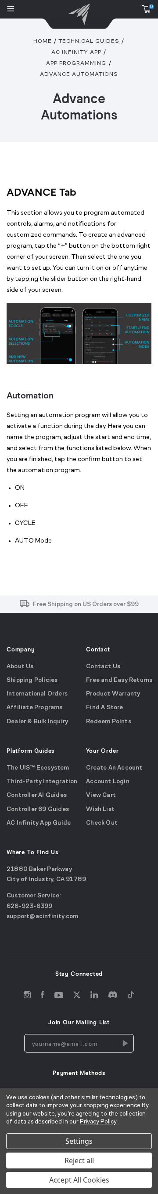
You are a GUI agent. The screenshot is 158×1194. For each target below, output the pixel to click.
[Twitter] (76, 996)
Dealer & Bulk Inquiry (37, 721)
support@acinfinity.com (42, 916)
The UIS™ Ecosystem (38, 768)
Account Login (107, 781)
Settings (79, 1141)
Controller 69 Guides (38, 809)
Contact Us (103, 666)
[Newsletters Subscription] (124, 1044)
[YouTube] (58, 996)
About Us (20, 666)
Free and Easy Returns (119, 680)
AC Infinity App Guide (39, 823)
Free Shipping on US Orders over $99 (86, 604)
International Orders (37, 694)
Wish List (100, 809)
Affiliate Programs (35, 708)
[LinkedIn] (94, 996)
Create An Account (114, 768)
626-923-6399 (29, 906)
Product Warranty (113, 694)
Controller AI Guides (37, 795)
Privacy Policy (98, 1122)
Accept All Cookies (79, 1180)
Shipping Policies (32, 680)
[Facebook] (42, 996)
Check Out (102, 823)
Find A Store (104, 708)
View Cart (101, 795)
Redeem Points (108, 721)
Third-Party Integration (42, 781)
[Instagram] (27, 996)
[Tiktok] (130, 996)
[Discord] (112, 996)
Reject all (79, 1160)
